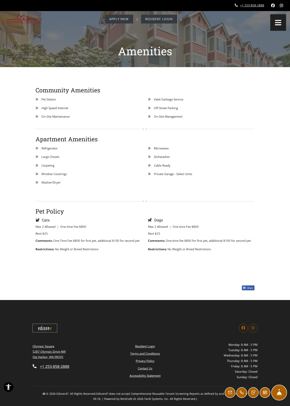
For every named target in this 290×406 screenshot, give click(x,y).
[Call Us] (241, 392)
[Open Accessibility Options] (8, 388)
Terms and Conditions (145, 353)
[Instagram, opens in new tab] (281, 5)
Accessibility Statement (145, 375)
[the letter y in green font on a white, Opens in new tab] (45, 328)
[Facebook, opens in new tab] (273, 5)
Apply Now (121, 19)
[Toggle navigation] (278, 22)
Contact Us (145, 368)
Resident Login (161, 19)
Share (250, 287)
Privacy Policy (145, 361)
